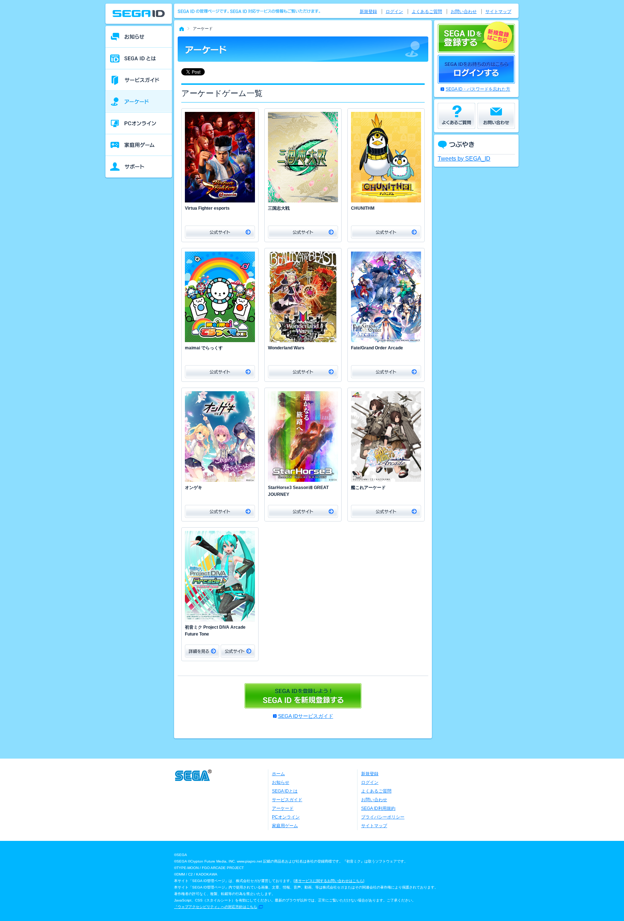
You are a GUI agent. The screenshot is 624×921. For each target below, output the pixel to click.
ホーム (278, 773)
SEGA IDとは (285, 791)
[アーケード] (138, 102)
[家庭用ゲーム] (138, 145)
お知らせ (280, 782)
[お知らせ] (138, 37)
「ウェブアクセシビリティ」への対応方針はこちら (215, 907)
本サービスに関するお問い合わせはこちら (329, 881)
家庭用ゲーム (285, 825)
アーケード (283, 808)
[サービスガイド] (138, 80)
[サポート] (138, 167)
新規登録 (368, 11)
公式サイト (220, 232)
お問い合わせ (464, 11)
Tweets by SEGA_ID (464, 159)
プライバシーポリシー (382, 817)
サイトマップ (498, 11)
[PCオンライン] (138, 123)
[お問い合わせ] (496, 116)
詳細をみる (202, 651)
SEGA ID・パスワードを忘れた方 (478, 89)
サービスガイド (287, 799)
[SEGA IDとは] (138, 58)
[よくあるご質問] (456, 116)
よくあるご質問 (427, 11)
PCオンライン (286, 817)
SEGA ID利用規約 (378, 808)
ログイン (394, 11)
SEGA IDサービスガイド (305, 716)
